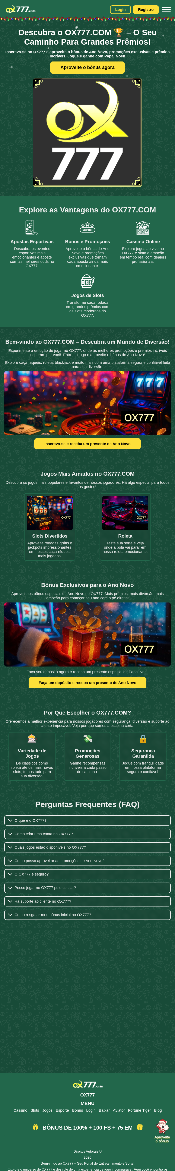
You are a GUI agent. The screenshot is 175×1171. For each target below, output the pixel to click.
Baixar (104, 1110)
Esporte (62, 1110)
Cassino (20, 1110)
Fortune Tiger (139, 1110)
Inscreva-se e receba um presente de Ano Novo (87, 444)
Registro (146, 9)
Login (120, 9)
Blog (158, 1110)
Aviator (119, 1110)
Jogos (47, 1110)
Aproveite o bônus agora (87, 67)
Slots (35, 1110)
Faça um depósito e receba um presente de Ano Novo (87, 683)
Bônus (77, 1110)
